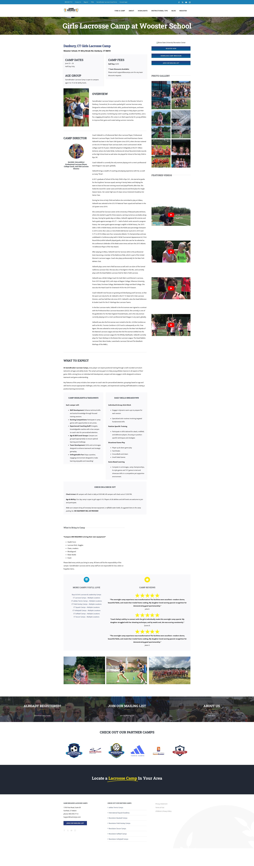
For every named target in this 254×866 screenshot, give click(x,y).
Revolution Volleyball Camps (118, 839)
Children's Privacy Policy (163, 811)
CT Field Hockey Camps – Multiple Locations (87, 604)
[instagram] (75, 830)
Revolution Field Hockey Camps (119, 823)
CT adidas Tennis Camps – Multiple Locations (86, 601)
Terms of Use (159, 807)
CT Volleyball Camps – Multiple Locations (86, 610)
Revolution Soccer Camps (117, 828)
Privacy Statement (161, 804)
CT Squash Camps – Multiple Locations (86, 607)
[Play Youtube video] (171, 215)
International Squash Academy (119, 813)
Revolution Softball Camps (118, 834)
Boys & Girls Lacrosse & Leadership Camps (86, 595)
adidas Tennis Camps (116, 807)
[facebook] (64, 830)
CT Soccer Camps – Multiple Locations (86, 617)
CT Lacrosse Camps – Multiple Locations (86, 598)
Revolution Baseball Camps (118, 818)
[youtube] (71, 830)
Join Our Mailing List (75, 823)
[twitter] (68, 830)
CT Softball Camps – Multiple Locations (86, 614)
